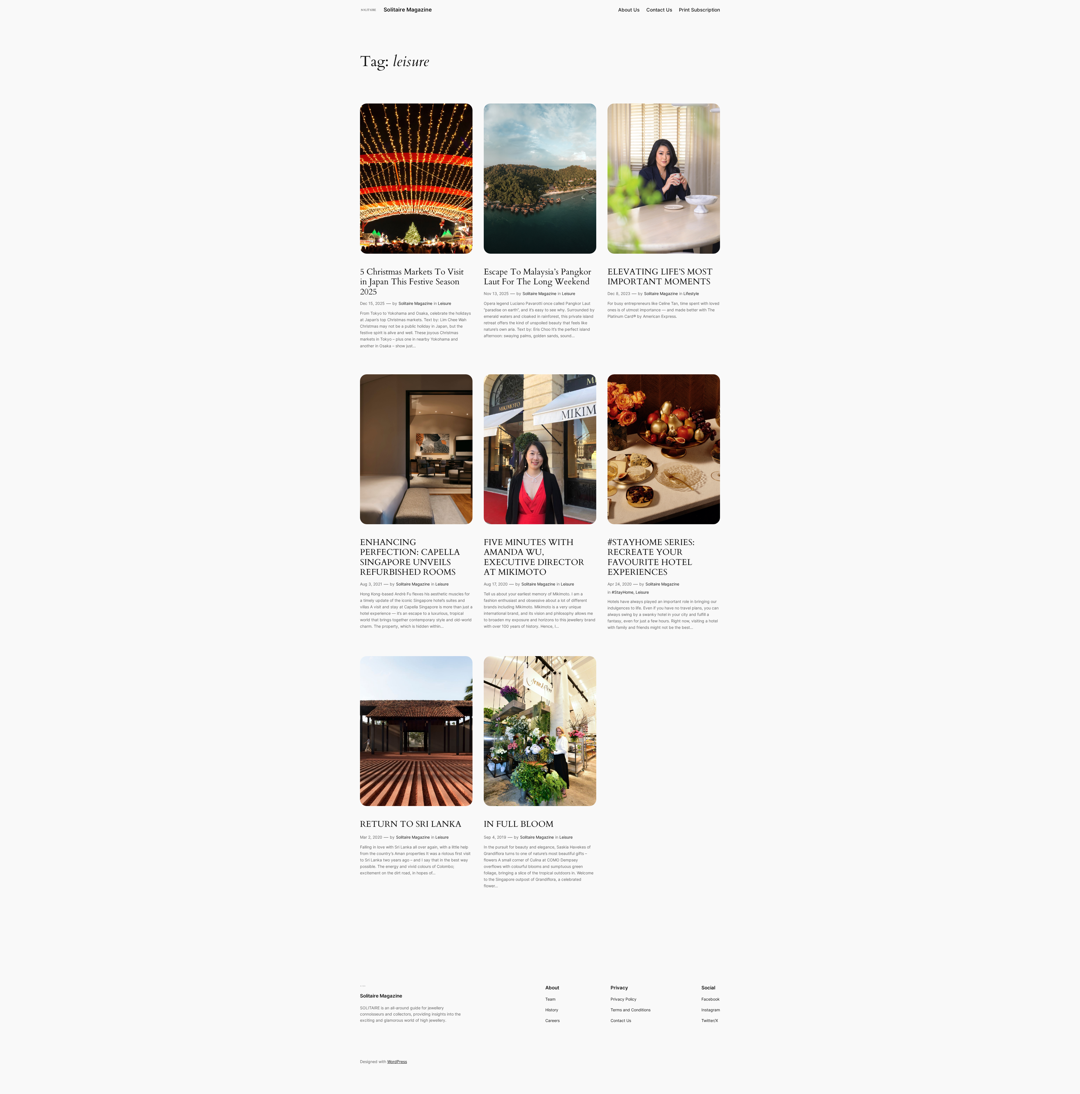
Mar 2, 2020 (371, 837)
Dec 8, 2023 (619, 293)
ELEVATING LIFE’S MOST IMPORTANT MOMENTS (660, 277)
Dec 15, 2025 (372, 303)
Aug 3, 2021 (371, 584)
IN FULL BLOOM (519, 825)
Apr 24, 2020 (620, 584)
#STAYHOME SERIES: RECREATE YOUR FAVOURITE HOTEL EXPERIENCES (651, 558)
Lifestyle (691, 293)
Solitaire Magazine (408, 9)
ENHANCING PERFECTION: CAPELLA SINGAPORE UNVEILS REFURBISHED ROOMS (410, 558)
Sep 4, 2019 (495, 837)
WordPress (397, 1061)
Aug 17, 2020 (496, 584)
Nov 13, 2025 (496, 293)
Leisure (444, 303)
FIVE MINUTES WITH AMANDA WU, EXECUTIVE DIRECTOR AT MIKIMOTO (534, 558)
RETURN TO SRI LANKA (410, 825)
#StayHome (622, 592)
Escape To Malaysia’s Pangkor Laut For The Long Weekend (537, 277)
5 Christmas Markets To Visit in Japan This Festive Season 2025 (412, 282)
